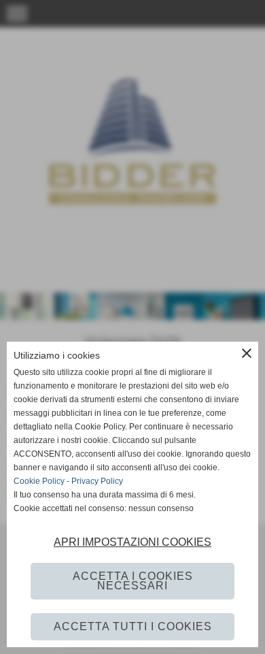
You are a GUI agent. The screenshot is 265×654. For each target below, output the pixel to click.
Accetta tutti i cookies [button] (133, 626)
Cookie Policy (39, 481)
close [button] (246, 353)
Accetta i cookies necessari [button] (133, 580)
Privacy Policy (97, 481)
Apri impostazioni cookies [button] (132, 542)
